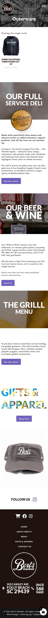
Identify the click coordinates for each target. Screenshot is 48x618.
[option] (24, 458)
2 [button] (24, 481)
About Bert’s (24, 531)
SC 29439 (18, 588)
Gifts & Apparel (24, 541)
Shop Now (24, 418)
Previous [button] (6, 458)
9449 (40, 588)
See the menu (11, 181)
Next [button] (42, 458)
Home (24, 526)
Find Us (8, 282)
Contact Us (24, 546)
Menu (24, 536)
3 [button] (25, 481)
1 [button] (22, 481)
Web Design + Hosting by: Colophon (24, 614)
